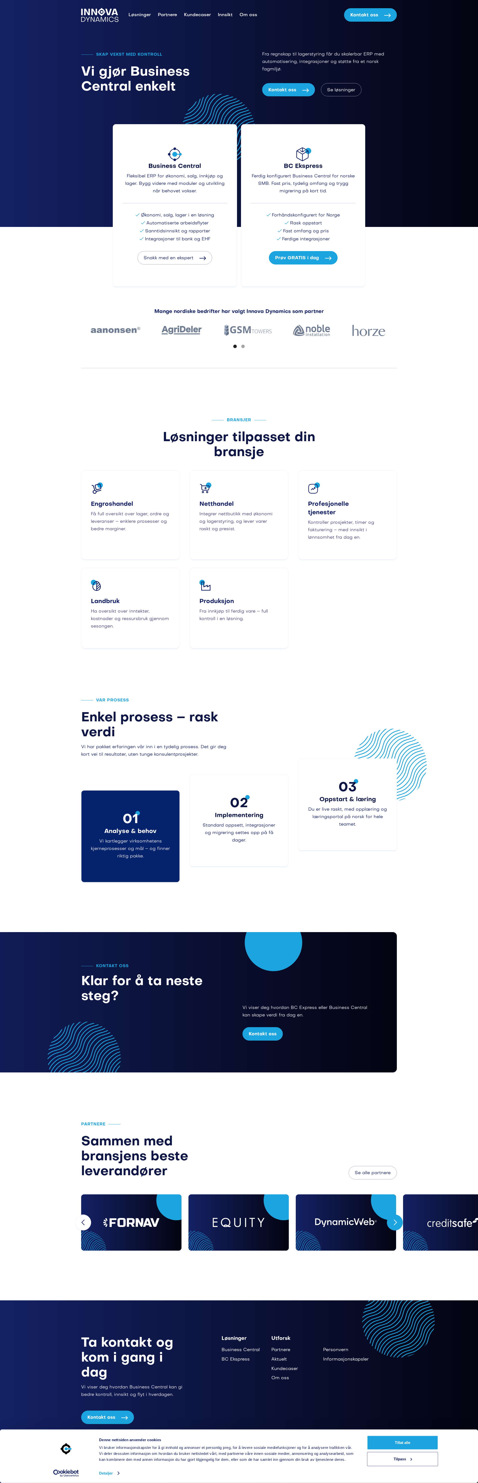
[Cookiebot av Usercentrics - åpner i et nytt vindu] (66, 1473)
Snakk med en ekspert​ (175, 258)
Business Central (241, 1350)
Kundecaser (197, 15)
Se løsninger (341, 90)
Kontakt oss (370, 15)
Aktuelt (279, 1359)
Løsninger (139, 15)
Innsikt (225, 15)
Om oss (248, 15)
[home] (100, 15)
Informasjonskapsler (346, 1359)
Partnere (167, 15)
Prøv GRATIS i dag (303, 258)
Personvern (335, 1350)
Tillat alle (402, 1442)
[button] (235, 346)
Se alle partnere (373, 1173)
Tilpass (400, 1459)
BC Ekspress (236, 1359)
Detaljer (106, 1473)
